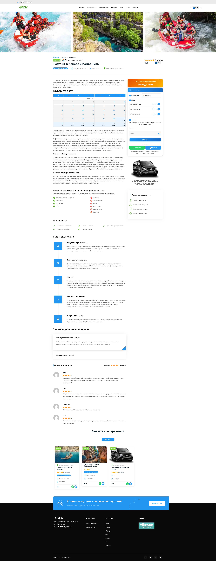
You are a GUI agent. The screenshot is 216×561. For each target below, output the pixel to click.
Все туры (108, 439)
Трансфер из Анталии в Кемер (120, 468)
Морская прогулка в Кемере (64, 468)
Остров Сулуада (90, 527)
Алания (107, 542)
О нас (128, 8)
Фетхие (107, 527)
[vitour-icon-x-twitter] (145, 557)
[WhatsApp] (72, 486)
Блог (121, 8)
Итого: (132, 133)
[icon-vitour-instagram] (155, 557)
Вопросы (114, 8)
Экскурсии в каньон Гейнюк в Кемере (91, 465)
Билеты (132, 100)
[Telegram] (75, 486)
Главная (81, 8)
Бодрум (107, 538)
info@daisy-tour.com (25, 2)
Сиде (106, 534)
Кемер (107, 523)
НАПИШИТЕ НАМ (157, 503)
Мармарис (108, 531)
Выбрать (145, 140)
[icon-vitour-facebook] (150, 557)
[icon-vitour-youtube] (160, 557)
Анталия (107, 545)
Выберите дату (134, 95)
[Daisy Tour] (22, 7)
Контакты (135, 8)
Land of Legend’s (91, 523)
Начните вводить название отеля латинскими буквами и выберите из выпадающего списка (145, 123)
